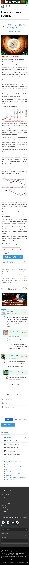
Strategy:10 (8, 475)
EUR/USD (7, 269)
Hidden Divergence (10, 469)
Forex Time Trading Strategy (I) (16, 26)
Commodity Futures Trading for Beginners (13, 467)
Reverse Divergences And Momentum (15, 473)
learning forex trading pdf (16, 280)
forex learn (23, 271)
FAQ (2, 492)
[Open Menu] (26, 6)
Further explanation (5, 560)
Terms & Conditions (6, 499)
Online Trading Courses (11, 464)
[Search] (26, 529)
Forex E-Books (5, 511)
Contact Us (4, 507)
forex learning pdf (17, 274)
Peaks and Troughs (10, 471)
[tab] (14, 437)
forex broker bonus (15, 271)
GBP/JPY (4, 278)
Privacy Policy (5, 497)
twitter (14, 522)
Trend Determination (10, 479)
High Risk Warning (6, 494)
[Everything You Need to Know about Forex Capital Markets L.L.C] (14, 299)
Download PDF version (14, 31)
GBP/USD (10, 278)
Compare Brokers (5, 509)
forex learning (6, 274)
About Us (4, 505)
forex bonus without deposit (18, 269)
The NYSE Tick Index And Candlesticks (16, 477)
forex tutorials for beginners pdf (17, 276)
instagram (9, 522)
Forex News (4, 514)
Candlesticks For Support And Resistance (13, 462)
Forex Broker (5, 271)
